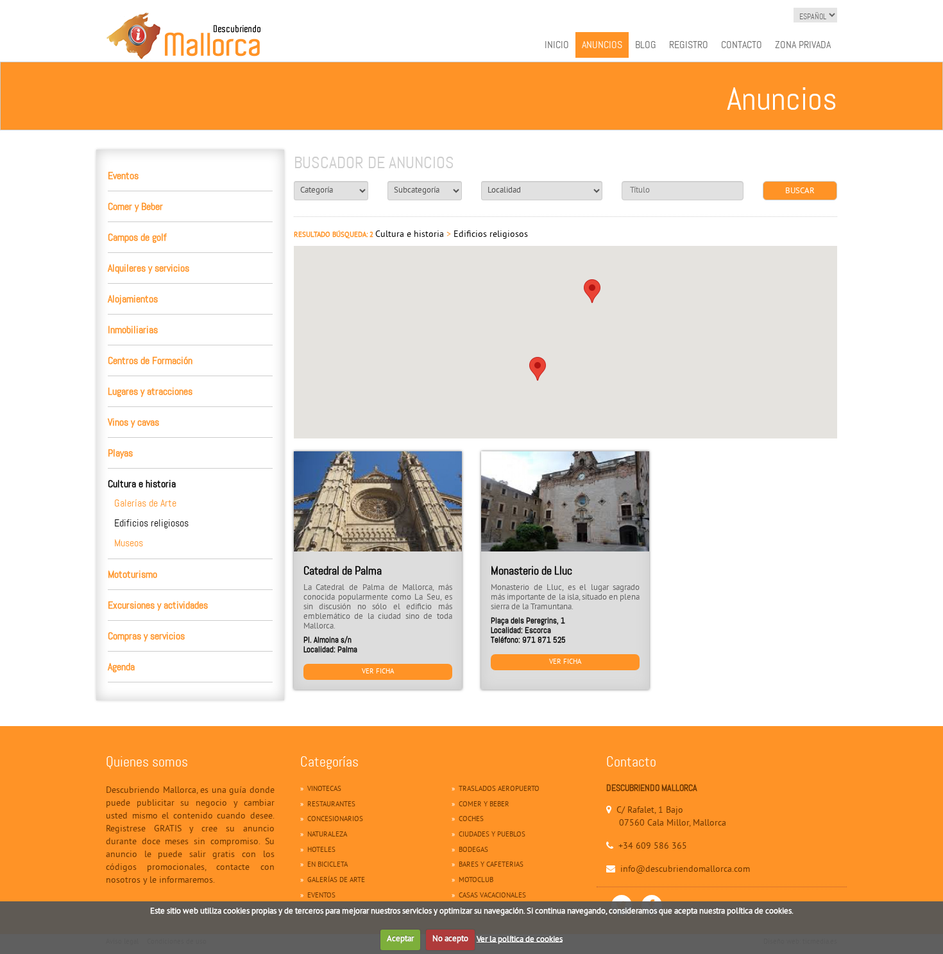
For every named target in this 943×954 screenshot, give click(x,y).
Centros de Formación (150, 360)
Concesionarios (335, 819)
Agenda (121, 666)
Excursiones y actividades (158, 605)
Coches (471, 819)
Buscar (800, 191)
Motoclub (476, 880)
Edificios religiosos (151, 523)
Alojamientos (133, 299)
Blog (645, 44)
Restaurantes (331, 804)
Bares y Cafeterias (491, 864)
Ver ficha (378, 671)
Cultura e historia (142, 483)
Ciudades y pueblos (492, 834)
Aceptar (400, 939)
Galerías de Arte (145, 503)
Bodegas (473, 850)
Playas (120, 453)
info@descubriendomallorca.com (685, 869)
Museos (128, 543)
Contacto (741, 44)
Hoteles (321, 850)
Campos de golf (137, 237)
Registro (688, 44)
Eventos (123, 175)
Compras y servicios (146, 636)
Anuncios (602, 44)
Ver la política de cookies (520, 939)
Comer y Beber (135, 206)
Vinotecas (324, 789)
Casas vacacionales (492, 895)
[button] (537, 369)
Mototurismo (132, 574)
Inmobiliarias (133, 329)
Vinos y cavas (133, 422)
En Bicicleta (327, 864)
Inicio (557, 44)
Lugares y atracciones (150, 391)
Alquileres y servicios (148, 268)
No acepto (450, 939)
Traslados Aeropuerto (499, 789)
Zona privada (803, 44)
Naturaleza (327, 834)
